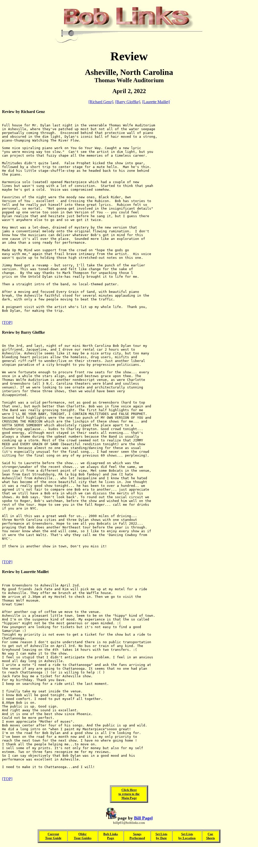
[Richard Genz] (100, 102)
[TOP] (7, 322)
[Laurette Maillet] (156, 102)
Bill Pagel (143, 818)
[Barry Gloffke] (127, 102)
